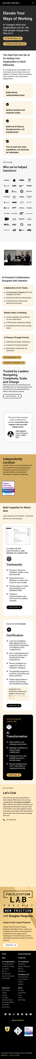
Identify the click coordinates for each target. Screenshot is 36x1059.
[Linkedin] (22, 1014)
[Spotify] (26, 1014)
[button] (4, 427)
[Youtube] (30, 1014)
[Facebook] (10, 1014)
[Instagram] (14, 1014)
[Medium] (18, 1014)
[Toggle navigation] (33, 3)
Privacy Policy (15, 1055)
